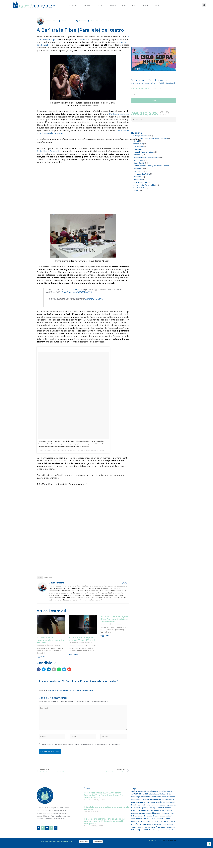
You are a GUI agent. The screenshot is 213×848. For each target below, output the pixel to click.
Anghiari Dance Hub (138, 791)
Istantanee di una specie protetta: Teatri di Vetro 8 (82, 638)
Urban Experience (139, 830)
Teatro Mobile (168, 824)
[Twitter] (126, 583)
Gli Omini (147, 802)
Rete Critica (151, 813)
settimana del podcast (163, 816)
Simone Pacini (56, 583)
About (39, 578)
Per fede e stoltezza (119, 114)
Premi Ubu (135, 810)
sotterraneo (147, 819)
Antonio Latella (152, 791)
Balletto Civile (165, 794)
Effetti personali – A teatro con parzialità (150, 138)
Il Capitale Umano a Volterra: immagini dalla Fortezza (106, 808)
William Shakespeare (155, 830)
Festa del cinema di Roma (163, 799)
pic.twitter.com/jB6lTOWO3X (76, 292)
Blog (124, 5)
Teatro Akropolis (145, 821)
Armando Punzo (139, 794)
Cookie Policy (98, 841)
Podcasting (138, 171)
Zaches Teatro (168, 830)
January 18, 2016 (94, 299)
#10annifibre (82, 39)
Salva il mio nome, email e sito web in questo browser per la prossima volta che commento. (81, 744)
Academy (113, 5)
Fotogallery (138, 149)
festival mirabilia (137, 802)
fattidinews (138, 144)
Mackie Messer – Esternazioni (146, 157)
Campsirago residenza (139, 797)
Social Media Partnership (144, 185)
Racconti (82, 21)
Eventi (134, 5)
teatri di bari (108, 21)
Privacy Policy (84, 841)
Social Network (140, 188)
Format (100, 5)
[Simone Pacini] (42, 587)
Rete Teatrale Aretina (165, 813)
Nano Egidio (138, 160)
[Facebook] (123, 583)
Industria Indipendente (167, 805)
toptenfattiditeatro (158, 827)
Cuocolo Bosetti (154, 797)
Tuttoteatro (170, 827)
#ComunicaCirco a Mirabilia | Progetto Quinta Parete (70, 690)
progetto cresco (147, 810)
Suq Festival (157, 819)
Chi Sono (73, 5)
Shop (157, 5)
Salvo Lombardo (148, 816)
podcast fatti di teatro (162, 808)
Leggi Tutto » (41, 657)
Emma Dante (148, 799)
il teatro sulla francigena (149, 805)
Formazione (138, 146)
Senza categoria (140, 182)
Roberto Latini (136, 816)
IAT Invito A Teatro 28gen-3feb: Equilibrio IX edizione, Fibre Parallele (114, 619)
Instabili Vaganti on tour (143, 152)
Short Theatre (136, 819)
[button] (204, 5)
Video (135, 190)
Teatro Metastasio (155, 824)
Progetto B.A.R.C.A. (141, 174)
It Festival (135, 808)
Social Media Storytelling (49, 151)
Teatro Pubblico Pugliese (140, 827)
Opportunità (138, 163)
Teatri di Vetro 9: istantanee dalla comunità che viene (50, 640)
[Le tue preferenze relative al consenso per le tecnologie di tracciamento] (209, 844)
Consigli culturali (140, 135)
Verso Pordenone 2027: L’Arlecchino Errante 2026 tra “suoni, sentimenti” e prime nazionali (103, 795)
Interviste (137, 155)
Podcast (86, 5)
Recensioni (138, 179)
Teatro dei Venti (161, 821)
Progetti (145, 5)
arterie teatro (154, 794)
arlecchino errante (165, 791)
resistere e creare (138, 813)
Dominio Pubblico (168, 797)
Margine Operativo (146, 808)
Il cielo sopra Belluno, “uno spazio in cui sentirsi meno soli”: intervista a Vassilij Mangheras (104, 821)
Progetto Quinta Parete (163, 810)
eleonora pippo (137, 799)
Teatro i (145, 824)
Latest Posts (48, 578)
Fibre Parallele (96, 21)
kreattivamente (169, 840)
